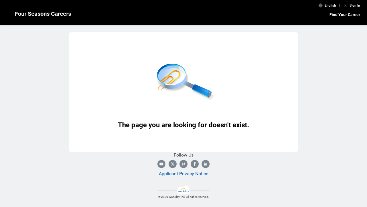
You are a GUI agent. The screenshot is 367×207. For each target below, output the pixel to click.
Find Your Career (344, 14)
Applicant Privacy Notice (183, 173)
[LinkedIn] (206, 164)
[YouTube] (161, 164)
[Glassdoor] (183, 164)
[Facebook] (195, 164)
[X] (173, 164)
